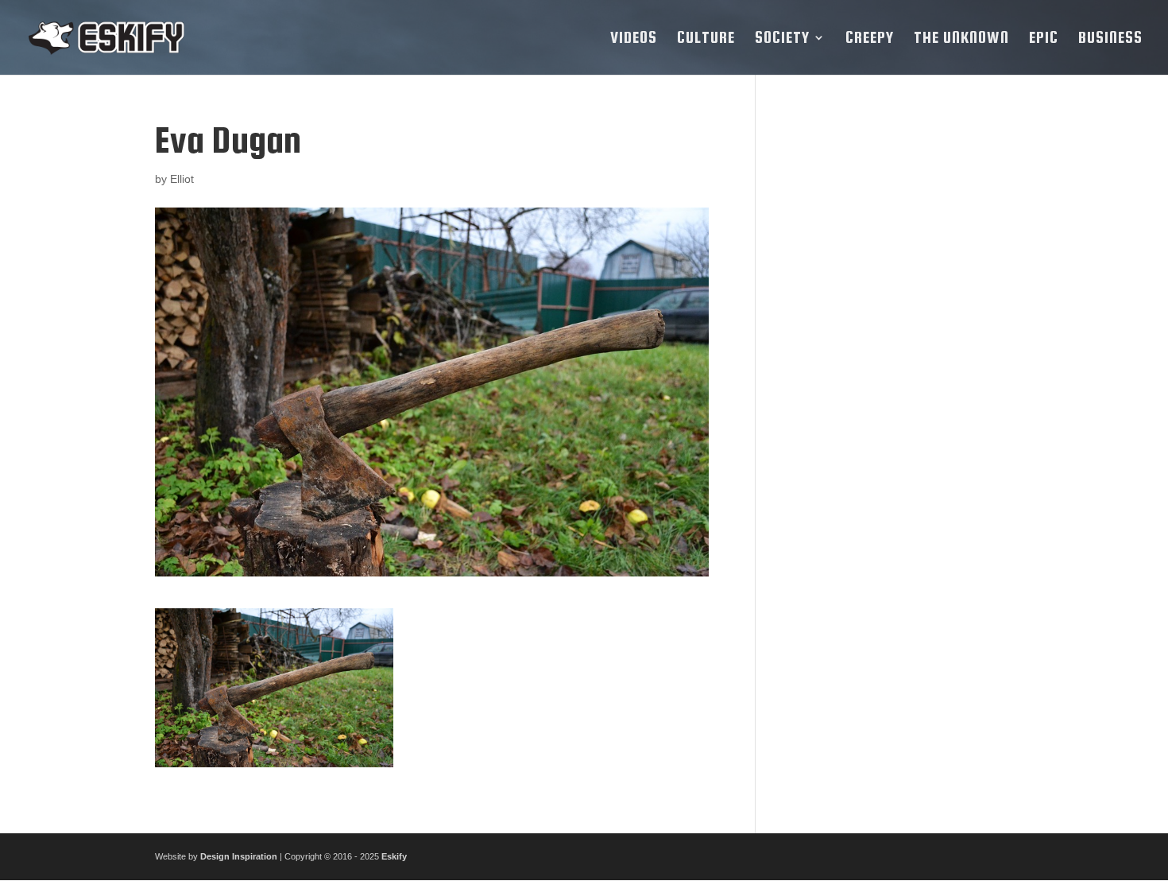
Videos (633, 39)
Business (1110, 39)
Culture (706, 39)
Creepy (869, 39)
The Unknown (961, 39)
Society (782, 39)
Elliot (182, 179)
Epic (1043, 39)
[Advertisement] (896, 358)
